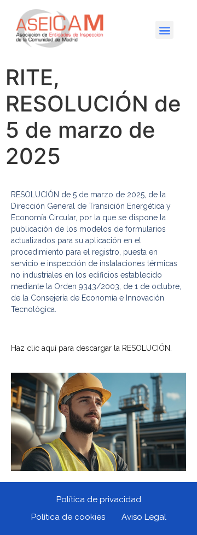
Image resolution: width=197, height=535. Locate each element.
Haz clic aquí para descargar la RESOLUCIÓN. (91, 348)
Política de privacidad (98, 499)
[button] (164, 30)
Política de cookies (68, 517)
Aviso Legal (143, 517)
